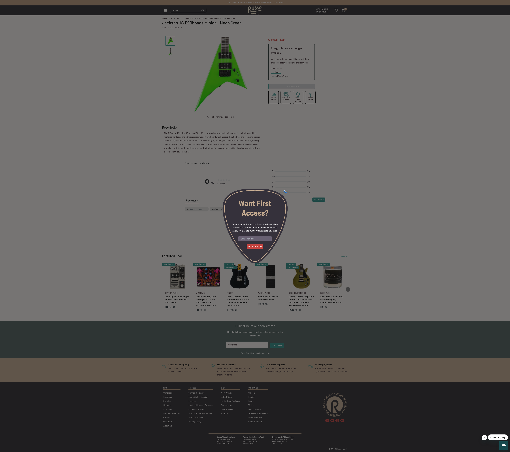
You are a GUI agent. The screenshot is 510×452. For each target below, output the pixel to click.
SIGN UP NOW (255, 246)
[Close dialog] (285, 191)
